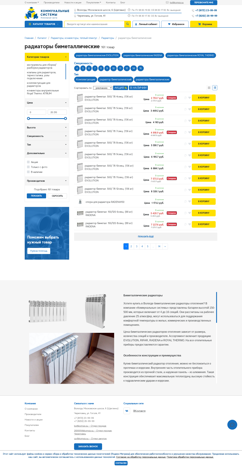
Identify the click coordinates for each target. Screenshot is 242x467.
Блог (125, 2)
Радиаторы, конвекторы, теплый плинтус (74, 38)
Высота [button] (31, 127)
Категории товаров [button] (38, 56)
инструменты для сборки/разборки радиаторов (41, 66)
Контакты (113, 2)
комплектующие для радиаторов (38, 84)
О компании (31, 2)
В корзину (203, 97)
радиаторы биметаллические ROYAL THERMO (190, 55)
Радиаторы (107, 38)
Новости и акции (75, 2)
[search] (127, 24)
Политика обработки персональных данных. (190, 456)
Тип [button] (29, 144)
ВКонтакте (139, 410)
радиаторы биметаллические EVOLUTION (97, 55)
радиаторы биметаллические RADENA (143, 55)
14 (159, 246)
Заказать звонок (88, 446)
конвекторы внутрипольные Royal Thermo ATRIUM (43, 92)
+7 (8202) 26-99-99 (84, 421)
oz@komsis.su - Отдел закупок (90, 438)
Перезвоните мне (203, 2)
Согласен (121, 463)
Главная (29, 38)
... (153, 246)
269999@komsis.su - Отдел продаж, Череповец (93, 432)
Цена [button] (30, 102)
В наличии (36, 172)
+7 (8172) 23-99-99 (84, 417)
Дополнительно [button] (36, 153)
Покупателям (92, 2)
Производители (54, 2)
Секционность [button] (35, 136)
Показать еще (146, 236)
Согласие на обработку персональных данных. (141, 456)
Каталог (42, 38)
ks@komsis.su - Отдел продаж (90, 425)
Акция (34, 162)
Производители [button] (36, 180)
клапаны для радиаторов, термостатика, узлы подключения (41, 75)
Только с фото (39, 167)
